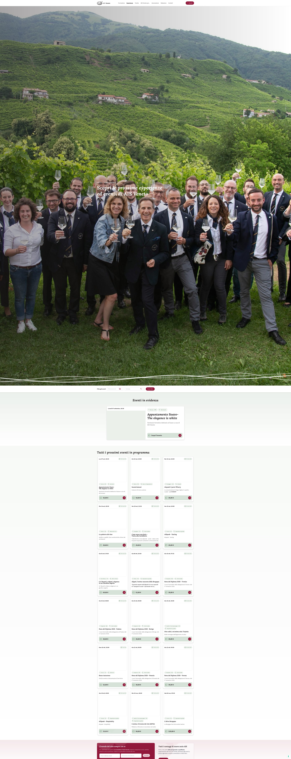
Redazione (163, 3)
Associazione (155, 3)
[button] (115, 388)
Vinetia (137, 3)
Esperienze (100, 182)
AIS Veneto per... (145, 3)
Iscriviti (146, 755)
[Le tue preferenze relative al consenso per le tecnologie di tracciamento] (288, 756)
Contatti (170, 3)
